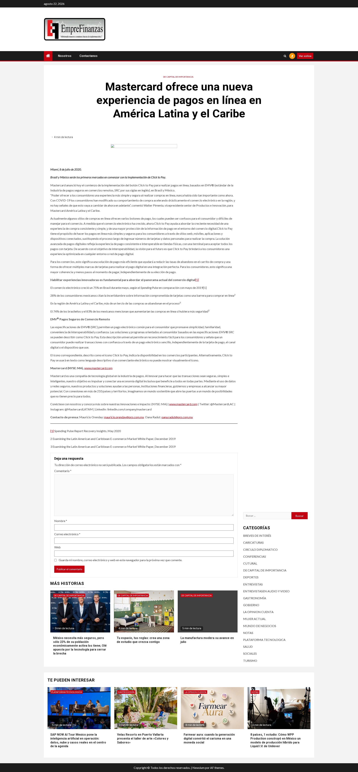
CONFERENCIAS (254, 556)
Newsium (198, 767)
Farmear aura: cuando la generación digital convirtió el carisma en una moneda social (209, 738)
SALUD (248, 646)
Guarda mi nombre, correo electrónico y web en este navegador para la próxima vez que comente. (120, 560)
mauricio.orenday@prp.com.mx (124, 417)
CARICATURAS (253, 542)
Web (57, 547)
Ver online (305, 55)
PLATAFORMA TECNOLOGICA (264, 639)
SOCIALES (250, 653)
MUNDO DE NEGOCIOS (259, 626)
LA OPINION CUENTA (258, 612)
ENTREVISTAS (253, 584)
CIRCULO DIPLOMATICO (260, 549)
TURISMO (250, 660)
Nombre (60, 521)
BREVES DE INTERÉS (257, 535)
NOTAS (248, 633)
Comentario (62, 471)
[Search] (285, 56)
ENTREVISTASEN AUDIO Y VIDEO (266, 591)
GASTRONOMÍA (254, 598)
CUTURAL (250, 563)
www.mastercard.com (98, 368)
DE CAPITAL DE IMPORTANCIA (178, 76)
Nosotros (64, 56)
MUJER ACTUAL (254, 619)
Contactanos (88, 56)
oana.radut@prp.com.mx (177, 417)
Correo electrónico (67, 534)
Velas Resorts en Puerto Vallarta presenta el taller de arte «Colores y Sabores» (142, 738)
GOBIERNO (251, 605)
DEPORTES (250, 577)
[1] (197, 280)
